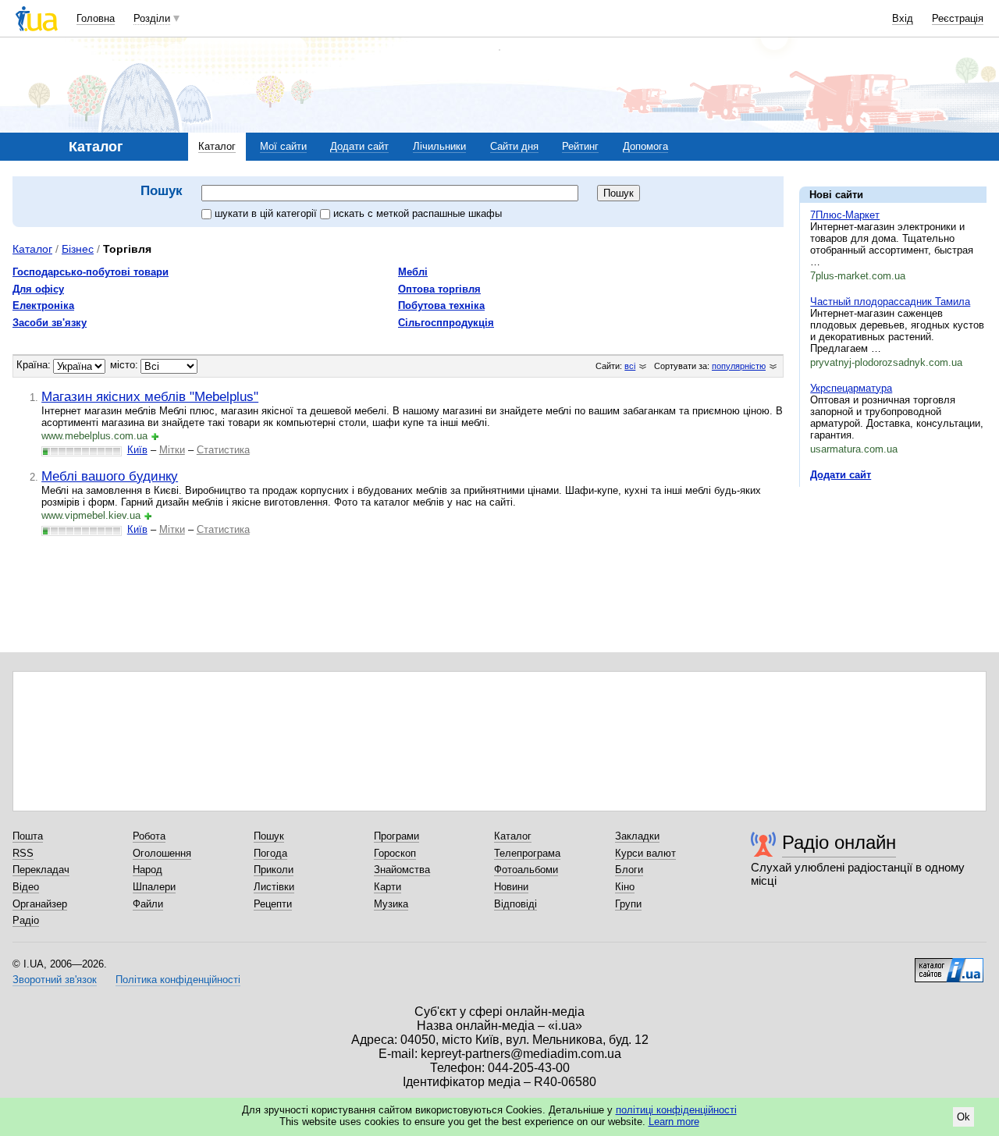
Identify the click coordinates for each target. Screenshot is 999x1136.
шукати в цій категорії (267, 213)
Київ (137, 450)
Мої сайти (283, 146)
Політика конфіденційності (178, 979)
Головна (95, 18)
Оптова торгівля (439, 289)
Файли (148, 904)
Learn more (674, 1121)
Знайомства (402, 869)
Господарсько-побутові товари (90, 272)
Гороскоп (395, 853)
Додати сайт (359, 146)
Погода (270, 853)
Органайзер (39, 904)
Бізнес (78, 249)
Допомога (645, 146)
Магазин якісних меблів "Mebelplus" (149, 396)
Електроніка (43, 305)
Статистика (223, 450)
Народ (147, 869)
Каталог (217, 146)
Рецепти (273, 904)
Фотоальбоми (526, 869)
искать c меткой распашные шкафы (417, 213)
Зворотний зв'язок (54, 979)
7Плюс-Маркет (845, 215)
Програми (396, 836)
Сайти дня (514, 146)
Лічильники (439, 146)
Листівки (274, 887)
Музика (391, 904)
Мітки (172, 450)
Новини (511, 887)
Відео (25, 887)
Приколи (273, 869)
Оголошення (162, 853)
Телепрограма (527, 853)
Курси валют (645, 853)
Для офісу (38, 289)
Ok (963, 1117)
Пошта (27, 836)
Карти (387, 887)
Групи (628, 904)
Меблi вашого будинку (109, 476)
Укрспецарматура (851, 388)
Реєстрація (957, 18)
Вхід (902, 18)
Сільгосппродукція (446, 322)
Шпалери (154, 887)
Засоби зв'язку (49, 322)
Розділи (151, 18)
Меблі (413, 272)
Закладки (637, 836)
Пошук (269, 836)
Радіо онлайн (839, 842)
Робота (149, 836)
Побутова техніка (441, 305)
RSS (23, 853)
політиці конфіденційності (676, 1110)
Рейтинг (580, 146)
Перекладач (40, 869)
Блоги (629, 869)
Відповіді (515, 904)
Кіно (625, 887)
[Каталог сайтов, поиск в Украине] (949, 964)
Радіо (25, 920)
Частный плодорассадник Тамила (890, 301)
